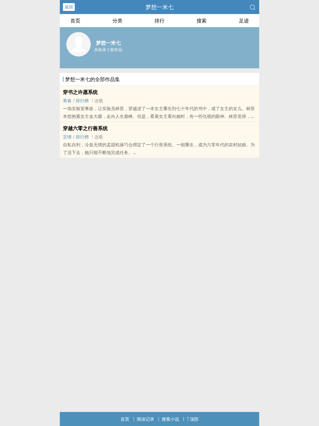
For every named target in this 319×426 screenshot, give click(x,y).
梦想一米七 (159, 7)
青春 (67, 101)
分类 (117, 20)
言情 (67, 137)
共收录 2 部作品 (108, 49)
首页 (75, 20)
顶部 (194, 419)
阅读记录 (145, 419)
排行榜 (82, 101)
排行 (159, 20)
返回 (69, 7)
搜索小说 (170, 419)
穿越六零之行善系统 (85, 128)
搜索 (202, 20)
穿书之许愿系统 (80, 92)
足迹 (244, 20)
